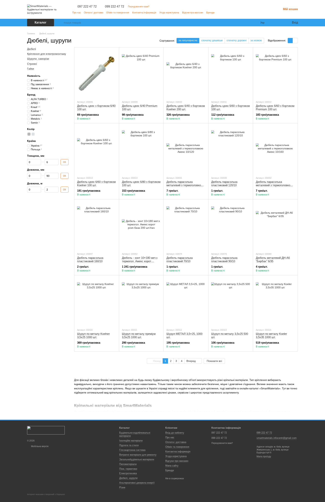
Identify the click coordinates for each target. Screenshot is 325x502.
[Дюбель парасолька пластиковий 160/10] (96, 225)
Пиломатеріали (128, 464)
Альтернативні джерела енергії (137, 482)
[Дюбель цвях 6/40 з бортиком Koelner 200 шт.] (185, 73)
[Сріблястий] (33, 134)
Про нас (76, 12)
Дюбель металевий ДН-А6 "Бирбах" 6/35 (273, 259)
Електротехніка (128, 473)
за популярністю (187, 40)
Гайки (30, 68)
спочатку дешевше (212, 40)
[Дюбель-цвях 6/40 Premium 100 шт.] (141, 73)
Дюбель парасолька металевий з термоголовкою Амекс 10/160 (274, 185)
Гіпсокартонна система (132, 450)
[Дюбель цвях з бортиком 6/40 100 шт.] (96, 73)
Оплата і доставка (93, 12)
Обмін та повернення (117, 12)
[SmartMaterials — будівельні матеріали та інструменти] (46, 430)
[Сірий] (29, 134)
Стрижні (32, 63)
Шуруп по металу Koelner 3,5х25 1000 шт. (93, 335)
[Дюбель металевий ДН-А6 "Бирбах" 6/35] (275, 225)
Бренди (210, 12)
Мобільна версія (39, 446)
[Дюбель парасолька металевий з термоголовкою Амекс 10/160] (275, 149)
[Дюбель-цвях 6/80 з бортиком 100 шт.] (141, 149)
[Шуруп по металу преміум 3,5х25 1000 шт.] (141, 301)
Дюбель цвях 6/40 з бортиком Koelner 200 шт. (185, 107)
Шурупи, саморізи (38, 58)
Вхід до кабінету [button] (174, 432)
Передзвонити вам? (138, 6)
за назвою (256, 40)
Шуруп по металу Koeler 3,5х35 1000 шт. (271, 335)
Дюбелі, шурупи (128, 478)
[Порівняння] (273, 22)
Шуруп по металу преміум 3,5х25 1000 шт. (139, 335)
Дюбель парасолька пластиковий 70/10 (179, 259)
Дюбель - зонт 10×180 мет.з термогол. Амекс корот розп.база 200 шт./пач (139, 261)
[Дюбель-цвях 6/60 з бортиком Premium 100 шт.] (275, 73)
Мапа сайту (171, 465)
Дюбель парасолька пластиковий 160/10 (90, 259)
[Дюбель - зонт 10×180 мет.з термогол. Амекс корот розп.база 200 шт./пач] (141, 225)
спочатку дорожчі (237, 40)
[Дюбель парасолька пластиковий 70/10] (185, 225)
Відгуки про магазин (192, 12)
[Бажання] (281, 22)
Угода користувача (169, 12)
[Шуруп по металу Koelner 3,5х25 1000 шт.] (96, 301)
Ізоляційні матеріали (131, 440)
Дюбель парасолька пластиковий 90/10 (224, 259)
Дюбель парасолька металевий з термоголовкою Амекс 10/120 (184, 185)
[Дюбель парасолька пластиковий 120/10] (230, 149)
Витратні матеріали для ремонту (137, 454)
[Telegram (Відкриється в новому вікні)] (219, 12)
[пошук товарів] (61, 23)
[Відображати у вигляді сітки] (290, 40)
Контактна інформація (144, 12)
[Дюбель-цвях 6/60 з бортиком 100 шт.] (230, 73)
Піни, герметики (128, 468)
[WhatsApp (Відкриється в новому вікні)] (228, 12)
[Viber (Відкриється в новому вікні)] (224, 12)
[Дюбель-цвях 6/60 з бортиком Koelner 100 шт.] (96, 149)
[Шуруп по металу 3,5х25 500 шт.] (230, 301)
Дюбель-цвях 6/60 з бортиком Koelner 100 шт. (96, 183)
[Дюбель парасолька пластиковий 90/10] (230, 225)
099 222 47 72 (114, 6)
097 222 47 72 (87, 6)
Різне (122, 487)
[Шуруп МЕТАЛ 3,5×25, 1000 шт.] (185, 301)
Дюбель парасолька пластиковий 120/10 (224, 183)
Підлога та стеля (129, 445)
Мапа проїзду (264, 456)
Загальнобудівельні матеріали (136, 459)
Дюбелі (31, 48)
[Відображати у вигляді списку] (295, 40)
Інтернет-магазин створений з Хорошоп (46, 494)
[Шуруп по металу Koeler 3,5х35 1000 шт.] (275, 301)
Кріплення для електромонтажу (46, 53)
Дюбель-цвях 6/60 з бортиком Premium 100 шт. (275, 107)
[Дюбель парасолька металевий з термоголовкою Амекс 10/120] (185, 149)
